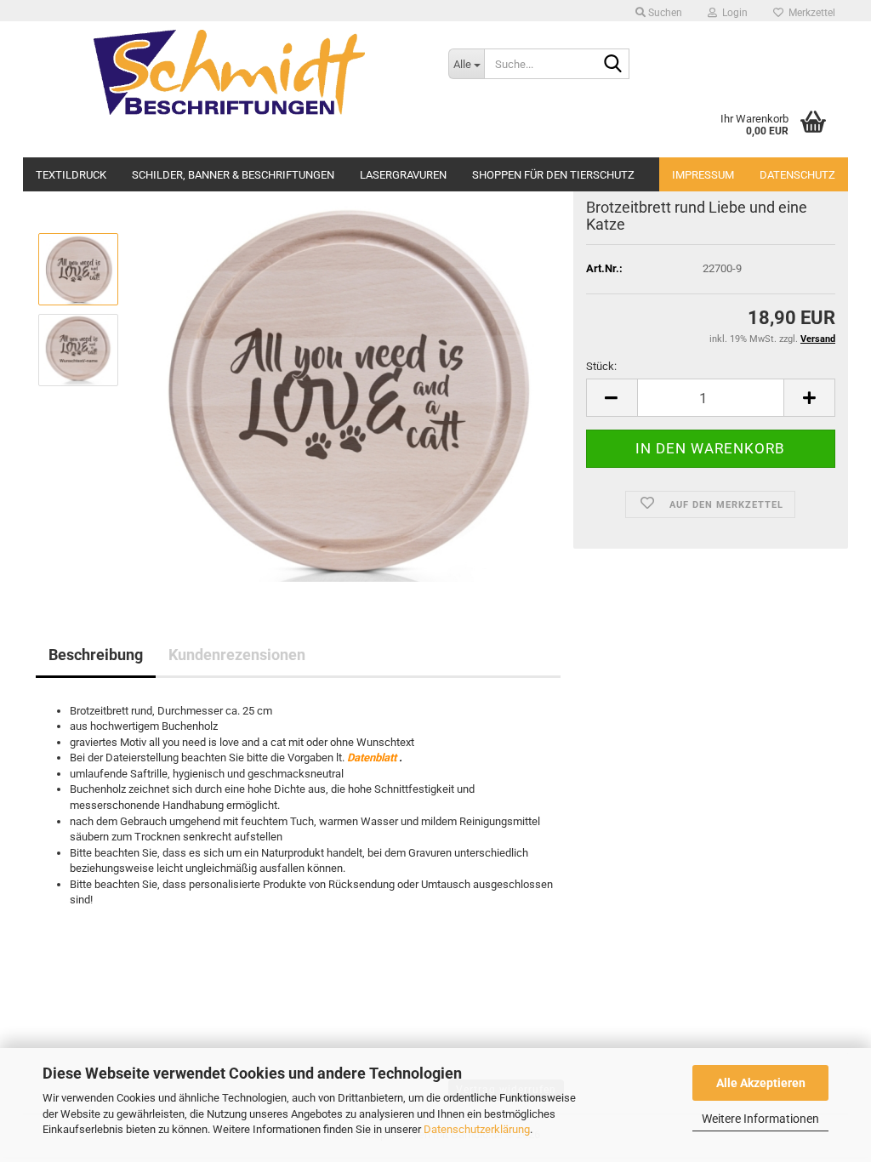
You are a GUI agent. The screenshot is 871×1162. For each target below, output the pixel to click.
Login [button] (732, 13)
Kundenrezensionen (236, 655)
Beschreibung (95, 655)
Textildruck (71, 173)
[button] (611, 398)
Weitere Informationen (760, 1118)
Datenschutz (797, 174)
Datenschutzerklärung (477, 1129)
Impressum (703, 174)
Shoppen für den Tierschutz (553, 173)
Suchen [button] (664, 13)
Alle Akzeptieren (761, 1083)
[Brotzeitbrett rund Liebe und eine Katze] (347, 389)
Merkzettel (809, 13)
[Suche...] (613, 64)
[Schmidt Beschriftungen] (229, 72)
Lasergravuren (403, 173)
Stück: (601, 366)
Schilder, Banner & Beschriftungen (233, 173)
